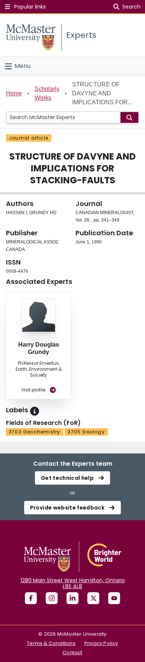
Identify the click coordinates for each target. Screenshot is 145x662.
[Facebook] (31, 598)
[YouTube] (114, 598)
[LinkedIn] (72, 598)
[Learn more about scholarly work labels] (34, 411)
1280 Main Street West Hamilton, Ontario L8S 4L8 (72, 583)
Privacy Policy (101, 643)
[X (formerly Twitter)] (93, 598)
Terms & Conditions (51, 643)
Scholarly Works (47, 93)
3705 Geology (86, 432)
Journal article (28, 138)
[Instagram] (52, 598)
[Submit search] (129, 117)
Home (14, 93)
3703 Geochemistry (34, 432)
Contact (72, 652)
